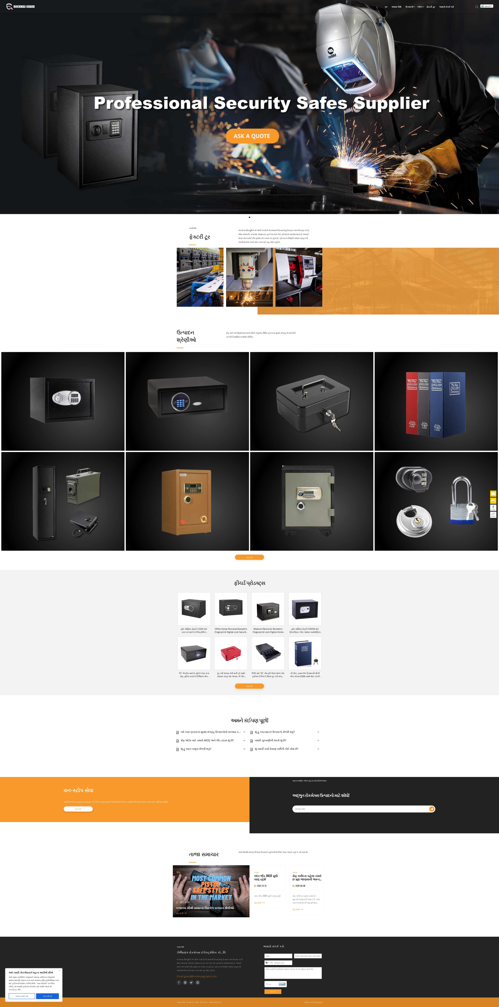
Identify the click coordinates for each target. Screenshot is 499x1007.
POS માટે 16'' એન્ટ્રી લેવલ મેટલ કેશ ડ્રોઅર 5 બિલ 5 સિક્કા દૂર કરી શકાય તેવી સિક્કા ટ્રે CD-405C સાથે (268, 676)
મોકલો (272, 991)
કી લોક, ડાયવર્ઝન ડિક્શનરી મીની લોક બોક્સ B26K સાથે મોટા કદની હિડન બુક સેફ (305, 676)
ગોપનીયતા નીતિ (15, 989)
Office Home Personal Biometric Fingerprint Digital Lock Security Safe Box (231, 632)
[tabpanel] (269, 890)
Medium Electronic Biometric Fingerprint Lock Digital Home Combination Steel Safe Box (268, 632)
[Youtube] (198, 982)
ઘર (386, 6)
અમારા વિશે (396, 6)
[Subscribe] (431, 809)
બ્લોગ (419, 6)
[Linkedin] (185, 982)
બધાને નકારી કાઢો (21, 996)
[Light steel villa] (298, 277)
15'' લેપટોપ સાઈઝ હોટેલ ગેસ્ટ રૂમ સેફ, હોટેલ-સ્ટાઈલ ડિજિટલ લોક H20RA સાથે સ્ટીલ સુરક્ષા (194, 676)
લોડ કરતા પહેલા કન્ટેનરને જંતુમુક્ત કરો (268, 877)
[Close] (59, 970)
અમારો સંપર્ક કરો (446, 6)
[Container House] (200, 277)
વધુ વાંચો (249, 557)
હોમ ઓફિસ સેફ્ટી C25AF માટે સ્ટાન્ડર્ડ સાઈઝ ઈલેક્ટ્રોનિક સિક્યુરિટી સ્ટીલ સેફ (194, 632)
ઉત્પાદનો (409, 6)
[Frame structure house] (249, 277)
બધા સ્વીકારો (47, 996)
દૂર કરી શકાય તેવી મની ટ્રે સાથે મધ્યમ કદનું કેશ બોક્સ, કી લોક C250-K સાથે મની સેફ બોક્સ (231, 676)
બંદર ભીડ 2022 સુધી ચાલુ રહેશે (304, 877)
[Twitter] (191, 982)
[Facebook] (179, 982)
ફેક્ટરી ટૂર (430, 6)
